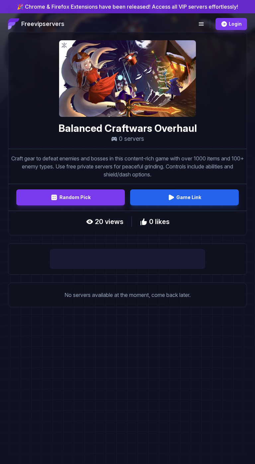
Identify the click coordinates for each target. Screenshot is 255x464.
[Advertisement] (127, 259)
